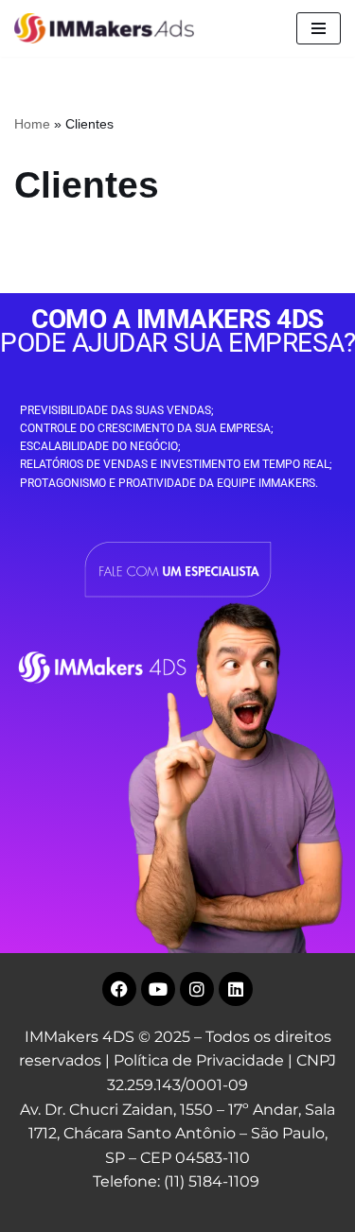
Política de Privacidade (199, 1060)
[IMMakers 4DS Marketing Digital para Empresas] (109, 28)
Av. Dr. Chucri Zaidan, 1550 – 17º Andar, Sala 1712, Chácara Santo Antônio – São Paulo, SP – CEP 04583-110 (177, 1134)
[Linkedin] (236, 989)
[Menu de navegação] (318, 28)
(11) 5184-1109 (211, 1181)
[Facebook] (119, 989)
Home (32, 123)
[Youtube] (158, 989)
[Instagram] (197, 989)
